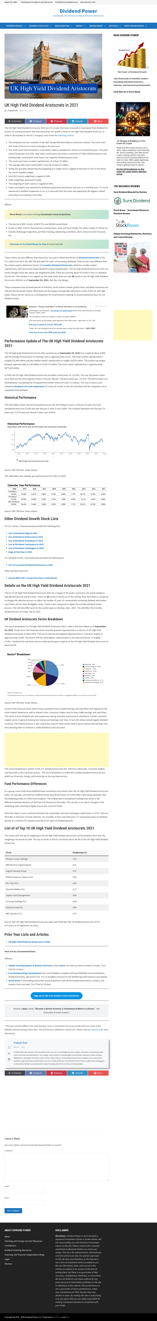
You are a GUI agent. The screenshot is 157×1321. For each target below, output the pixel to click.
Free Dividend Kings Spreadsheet (24, 973)
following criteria (66, 135)
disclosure (95, 1029)
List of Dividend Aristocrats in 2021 (25, 536)
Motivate (113, 26)
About (7, 1236)
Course (61, 965)
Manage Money (96, 26)
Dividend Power (78, 10)
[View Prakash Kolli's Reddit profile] (9, 1059)
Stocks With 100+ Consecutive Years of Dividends (32, 578)
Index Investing (62, 26)
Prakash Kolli (13, 110)
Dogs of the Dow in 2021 (20, 552)
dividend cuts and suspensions (29, 386)
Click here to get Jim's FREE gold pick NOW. (47, 332)
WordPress (56, 1317)
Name (7, 1186)
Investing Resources (134, 26)
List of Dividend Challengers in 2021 (26, 548)
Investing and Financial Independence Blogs (25, 1254)
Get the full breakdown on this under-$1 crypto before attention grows (132, 171)
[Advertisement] (57, 750)
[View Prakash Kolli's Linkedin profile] (9, 1053)
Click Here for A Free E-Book (127, 91)
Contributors (10, 1245)
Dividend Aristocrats (89, 257)
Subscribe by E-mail (87, 2)
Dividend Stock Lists (38, 26)
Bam (67, 1317)
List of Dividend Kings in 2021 (23, 533)
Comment (9, 1151)
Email (8, 1198)
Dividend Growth (15, 26)
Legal (7, 1259)
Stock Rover (14, 980)
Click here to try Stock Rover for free (28, 244)
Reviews (8, 1263)
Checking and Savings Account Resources (37, 2)
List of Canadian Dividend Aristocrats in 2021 (30, 565)
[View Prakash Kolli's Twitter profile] (9, 1047)
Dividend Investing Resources (66, 2)
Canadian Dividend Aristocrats (57, 265)
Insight (79, 26)
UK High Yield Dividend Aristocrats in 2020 (29, 941)
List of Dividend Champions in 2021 (25, 540)
